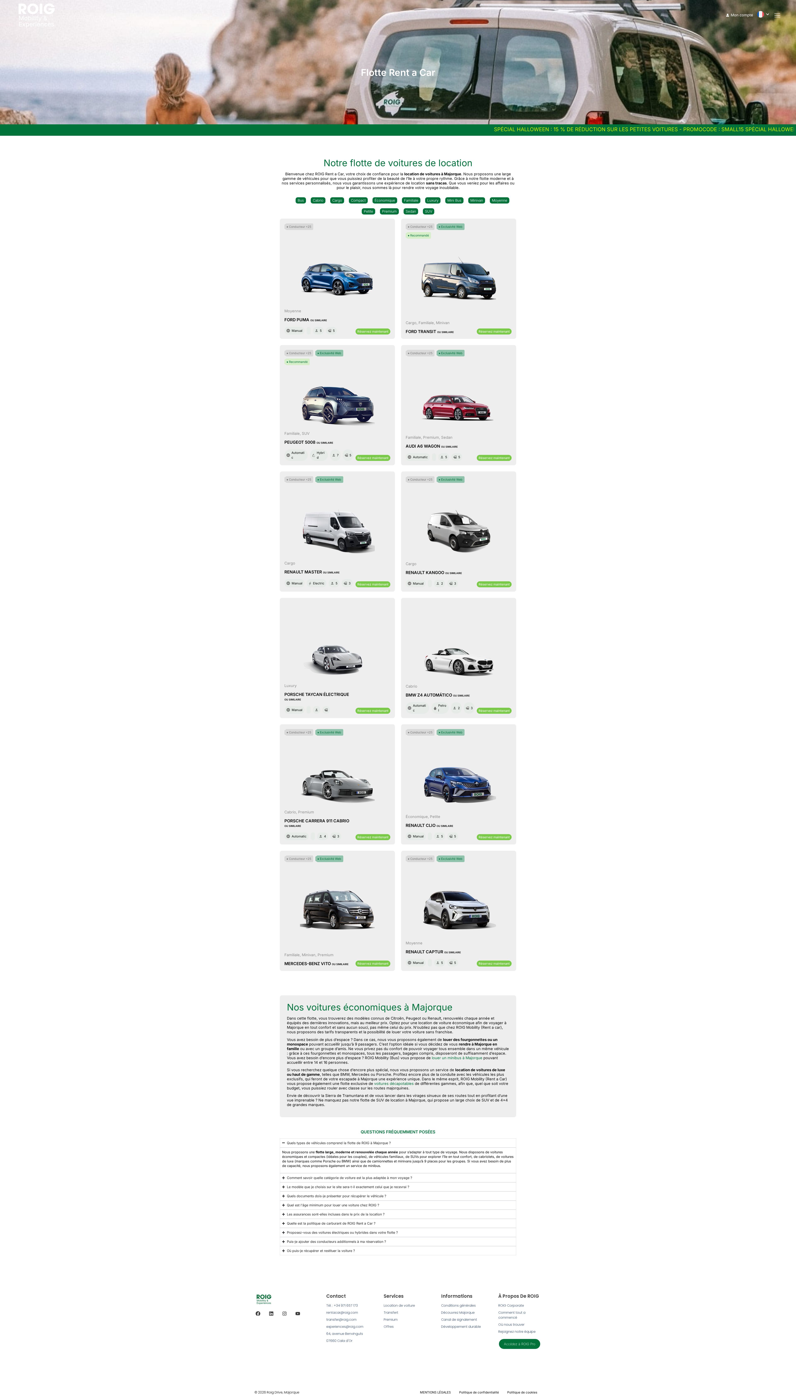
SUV (428, 211)
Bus (301, 200)
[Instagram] (284, 1313)
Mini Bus (454, 200)
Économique (385, 200)
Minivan (476, 200)
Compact (358, 200)
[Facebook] (258, 1313)
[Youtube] (297, 1313)
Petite (368, 211)
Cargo (337, 200)
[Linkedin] (271, 1313)
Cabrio (318, 200)
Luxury (432, 200)
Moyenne (499, 200)
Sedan (411, 211)
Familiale (411, 200)
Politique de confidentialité (479, 1392)
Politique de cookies (522, 1392)
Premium (389, 211)
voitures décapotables (394, 1083)
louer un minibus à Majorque (457, 1058)
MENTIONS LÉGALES (435, 1392)
